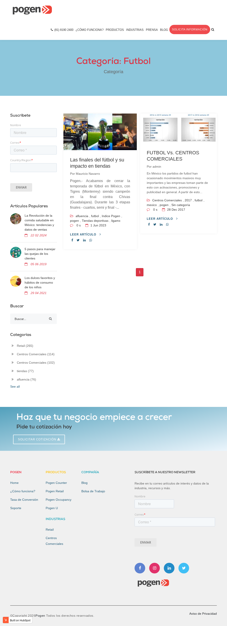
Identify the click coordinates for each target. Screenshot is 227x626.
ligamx (115, 220)
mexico (152, 205)
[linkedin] (84, 240)
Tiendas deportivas (95, 220)
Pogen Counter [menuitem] (56, 483)
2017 (188, 200)
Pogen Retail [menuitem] (55, 491)
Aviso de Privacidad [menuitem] (203, 613)
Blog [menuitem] (164, 29)
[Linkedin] (169, 568)
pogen (74, 220)
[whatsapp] (90, 240)
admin (157, 166)
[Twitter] (183, 568)
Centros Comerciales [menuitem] (54, 541)
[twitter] (78, 240)
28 (175, 209)
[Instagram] (154, 568)
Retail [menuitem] (50, 529)
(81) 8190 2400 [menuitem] (63, 29)
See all (15, 386)
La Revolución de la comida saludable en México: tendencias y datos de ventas (39, 222)
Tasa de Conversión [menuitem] (24, 499)
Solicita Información (189, 29)
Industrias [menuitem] (135, 29)
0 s (78, 225)
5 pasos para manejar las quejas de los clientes (40, 253)
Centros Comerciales (167, 200)
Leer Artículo (83, 234)
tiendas (25, 371)
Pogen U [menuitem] (52, 508)
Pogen (40, 615)
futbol (95, 216)
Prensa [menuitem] (152, 29)
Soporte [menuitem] (15, 508)
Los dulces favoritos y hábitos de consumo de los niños (40, 282)
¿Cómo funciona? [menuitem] (22, 491)
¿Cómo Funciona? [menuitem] (90, 29)
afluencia (82, 216)
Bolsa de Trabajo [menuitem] (93, 491)
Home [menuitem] (14, 483)
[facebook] (72, 240)
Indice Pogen (111, 216)
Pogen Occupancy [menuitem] (58, 499)
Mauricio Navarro (88, 173)
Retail (25, 345)
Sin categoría (180, 205)
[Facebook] (140, 568)
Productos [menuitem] (115, 29)
